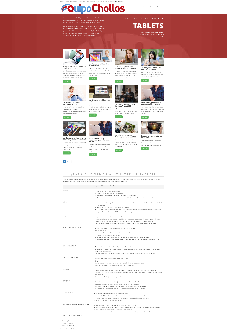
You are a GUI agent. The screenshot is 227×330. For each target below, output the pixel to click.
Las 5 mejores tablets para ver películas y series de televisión (74, 139)
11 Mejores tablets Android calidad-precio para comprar (125, 67)
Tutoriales (120, 1)
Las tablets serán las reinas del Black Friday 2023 (125, 105)
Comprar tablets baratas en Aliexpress (151, 137)
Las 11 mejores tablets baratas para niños (71, 103)
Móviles (62, 1)
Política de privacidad (68, 325)
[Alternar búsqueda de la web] (166, 6)
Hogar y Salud (113, 1)
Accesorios (106, 1)
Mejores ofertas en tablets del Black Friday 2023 (74, 67)
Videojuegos (82, 1)
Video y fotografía (90, 1)
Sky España (158, 219)
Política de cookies (67, 323)
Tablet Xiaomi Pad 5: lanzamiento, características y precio (100, 140)
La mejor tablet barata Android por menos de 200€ (125, 136)
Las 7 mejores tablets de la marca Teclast (99, 65)
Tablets (67, 1)
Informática (99, 1)
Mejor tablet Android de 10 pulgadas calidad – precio (151, 103)
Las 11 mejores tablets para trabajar (99, 101)
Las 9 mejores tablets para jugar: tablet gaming (151, 68)
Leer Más (67, 81)
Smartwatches (73, 1)
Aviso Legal (65, 321)
